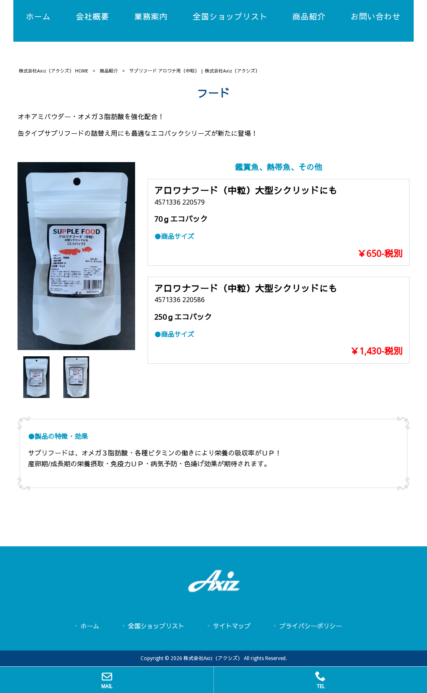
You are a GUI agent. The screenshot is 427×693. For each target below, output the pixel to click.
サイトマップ (232, 626)
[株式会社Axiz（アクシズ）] (213, 591)
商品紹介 (109, 71)
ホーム (89, 626)
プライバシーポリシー (310, 626)
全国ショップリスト (156, 626)
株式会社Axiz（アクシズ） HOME (53, 71)
